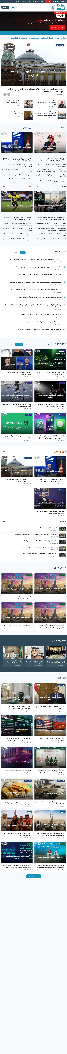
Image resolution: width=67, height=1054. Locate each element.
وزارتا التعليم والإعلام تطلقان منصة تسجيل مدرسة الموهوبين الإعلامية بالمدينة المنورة (46, 102)
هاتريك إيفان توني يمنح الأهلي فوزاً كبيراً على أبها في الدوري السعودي (17, 229)
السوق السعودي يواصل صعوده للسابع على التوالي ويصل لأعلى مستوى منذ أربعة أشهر (50, 224)
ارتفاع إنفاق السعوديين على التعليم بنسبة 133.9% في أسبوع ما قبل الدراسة (50, 234)
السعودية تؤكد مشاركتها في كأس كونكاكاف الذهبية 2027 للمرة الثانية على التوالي (18, 224)
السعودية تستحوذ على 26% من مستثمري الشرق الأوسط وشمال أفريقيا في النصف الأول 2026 (52, 229)
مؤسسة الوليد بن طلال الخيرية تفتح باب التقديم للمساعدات (14, 662)
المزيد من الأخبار (33, 876)
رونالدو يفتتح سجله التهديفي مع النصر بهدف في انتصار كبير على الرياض (18, 234)
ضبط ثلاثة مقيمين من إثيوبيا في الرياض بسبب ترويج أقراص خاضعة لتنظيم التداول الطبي (51, 181)
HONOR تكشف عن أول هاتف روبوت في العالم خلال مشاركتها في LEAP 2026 (51, 405)
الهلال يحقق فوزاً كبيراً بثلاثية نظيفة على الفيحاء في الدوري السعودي (18, 240)
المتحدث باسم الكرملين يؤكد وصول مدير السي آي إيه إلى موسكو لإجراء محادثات (19, 165)
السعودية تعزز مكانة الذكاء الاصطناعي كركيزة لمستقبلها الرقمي (18, 373)
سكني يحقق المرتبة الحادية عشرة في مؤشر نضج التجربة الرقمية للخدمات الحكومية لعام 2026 (17, 866)
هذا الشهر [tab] (5, 253)
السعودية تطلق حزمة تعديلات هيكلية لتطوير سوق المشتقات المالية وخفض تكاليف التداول (38, 90)
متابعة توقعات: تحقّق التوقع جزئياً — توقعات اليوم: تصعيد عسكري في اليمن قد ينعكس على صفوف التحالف (50, 627)
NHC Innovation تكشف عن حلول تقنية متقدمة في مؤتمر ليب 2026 (50, 373)
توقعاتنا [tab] (12, 345)
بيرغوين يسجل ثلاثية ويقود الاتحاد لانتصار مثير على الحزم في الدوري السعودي (17, 219)
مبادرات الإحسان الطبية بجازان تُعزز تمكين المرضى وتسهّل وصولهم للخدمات (13, 101)
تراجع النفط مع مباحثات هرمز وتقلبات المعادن (18, 770)
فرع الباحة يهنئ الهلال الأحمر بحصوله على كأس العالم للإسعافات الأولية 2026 (17, 834)
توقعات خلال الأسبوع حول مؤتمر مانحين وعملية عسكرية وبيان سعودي (17, 597)
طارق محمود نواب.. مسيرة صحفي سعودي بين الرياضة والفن (34, 662)
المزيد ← (36, 128)
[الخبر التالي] (8, 94)
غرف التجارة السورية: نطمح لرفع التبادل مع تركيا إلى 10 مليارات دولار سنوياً (17, 170)
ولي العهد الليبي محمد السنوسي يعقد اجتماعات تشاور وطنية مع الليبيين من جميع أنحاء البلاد (56, 662)
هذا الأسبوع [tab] (15, 253)
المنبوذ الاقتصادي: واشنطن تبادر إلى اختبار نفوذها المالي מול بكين (52, 739)
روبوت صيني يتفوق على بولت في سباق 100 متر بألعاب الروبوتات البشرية (17, 405)
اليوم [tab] (22, 253)
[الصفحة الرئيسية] (58, 7)
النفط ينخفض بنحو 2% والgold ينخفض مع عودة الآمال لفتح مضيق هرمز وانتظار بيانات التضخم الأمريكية (17, 804)
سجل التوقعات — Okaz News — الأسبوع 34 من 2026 (50, 597)
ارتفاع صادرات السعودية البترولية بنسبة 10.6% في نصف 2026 (51, 239)
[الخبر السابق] (5, 94)
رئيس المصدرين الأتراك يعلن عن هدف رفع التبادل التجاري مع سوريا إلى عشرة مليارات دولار (17, 160)
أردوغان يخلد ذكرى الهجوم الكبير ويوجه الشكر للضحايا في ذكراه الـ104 (18, 179)
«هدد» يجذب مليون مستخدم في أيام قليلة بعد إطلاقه (17, 437)
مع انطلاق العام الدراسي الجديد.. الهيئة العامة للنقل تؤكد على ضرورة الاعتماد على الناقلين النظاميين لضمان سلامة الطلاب (46, 113)
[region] (33, 70)
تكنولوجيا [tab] (19, 345)
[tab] (63, 95)
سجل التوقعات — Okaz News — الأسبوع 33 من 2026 (17, 626)
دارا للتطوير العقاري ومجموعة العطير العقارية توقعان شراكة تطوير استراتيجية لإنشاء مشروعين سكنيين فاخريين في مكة (50, 867)
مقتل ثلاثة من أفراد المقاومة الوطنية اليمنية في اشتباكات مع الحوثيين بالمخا (50, 803)
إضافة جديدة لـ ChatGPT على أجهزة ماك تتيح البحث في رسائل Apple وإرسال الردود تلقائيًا (51, 437)
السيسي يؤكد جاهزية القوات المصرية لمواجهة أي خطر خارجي (13, 113)
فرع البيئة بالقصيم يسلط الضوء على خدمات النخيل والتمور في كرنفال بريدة (51, 176)
